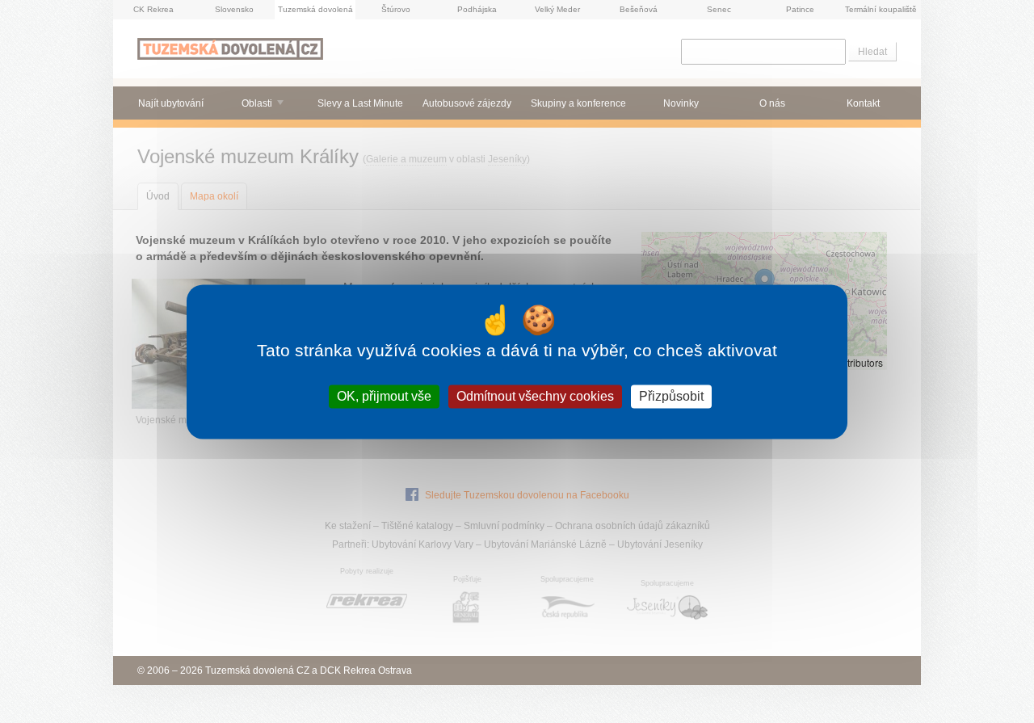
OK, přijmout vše (384, 396)
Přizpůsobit (671, 396)
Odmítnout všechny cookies (535, 396)
